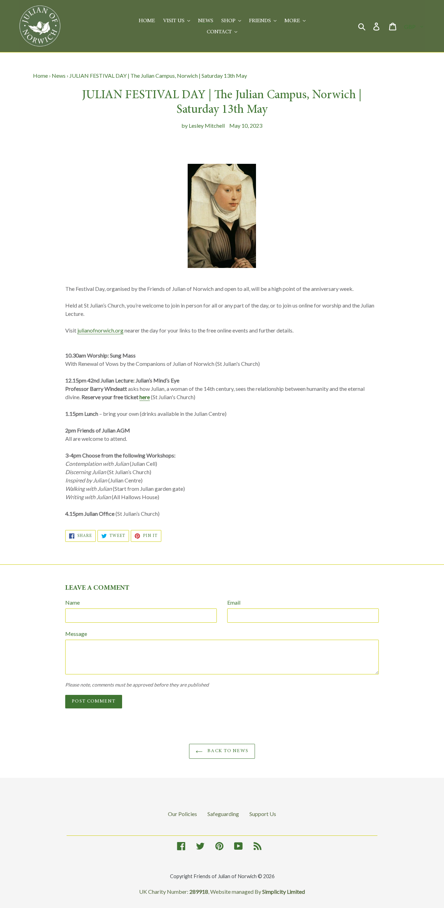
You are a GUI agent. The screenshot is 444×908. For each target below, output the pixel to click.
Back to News (227, 751)
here (144, 397)
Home (40, 75)
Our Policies (182, 813)
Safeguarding (223, 813)
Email (233, 602)
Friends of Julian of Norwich (225, 876)
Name (72, 602)
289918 (198, 891)
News (59, 75)
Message (76, 633)
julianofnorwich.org (100, 330)
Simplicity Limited (283, 891)
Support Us (262, 813)
